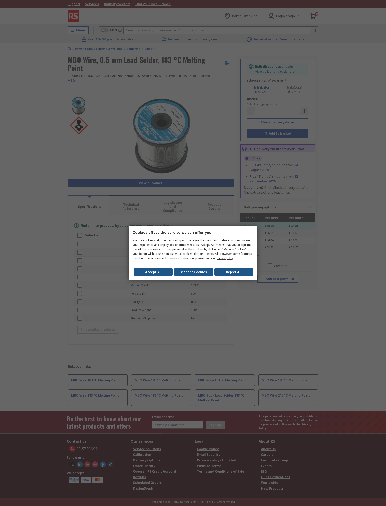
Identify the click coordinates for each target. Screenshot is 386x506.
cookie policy (225, 258)
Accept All (153, 272)
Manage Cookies (193, 272)
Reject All (233, 272)
